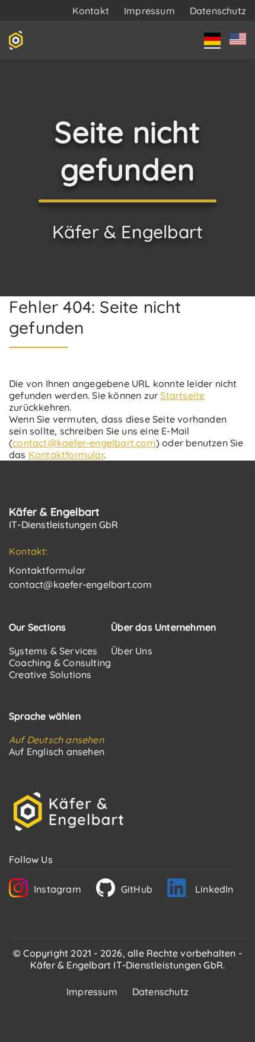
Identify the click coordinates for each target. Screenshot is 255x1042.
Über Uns (131, 651)
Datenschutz (218, 11)
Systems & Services (53, 651)
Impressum (149, 11)
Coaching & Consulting (60, 663)
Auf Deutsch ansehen (56, 740)
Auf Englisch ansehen (56, 751)
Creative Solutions (50, 674)
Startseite (182, 395)
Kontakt (90, 11)
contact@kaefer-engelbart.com (84, 443)
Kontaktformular (66, 455)
